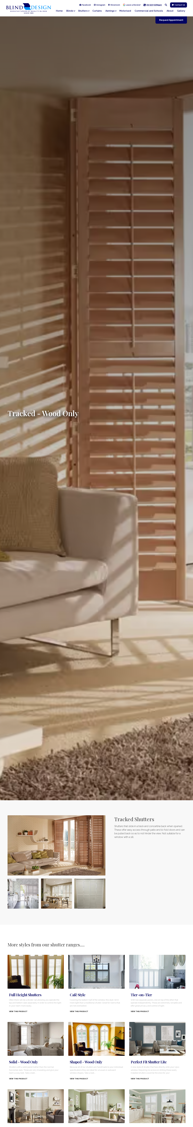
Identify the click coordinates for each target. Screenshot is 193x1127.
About (170, 10)
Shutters (83, 10)
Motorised (125, 10)
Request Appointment (171, 20)
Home (59, 10)
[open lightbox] (56, 845)
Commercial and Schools (149, 10)
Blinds (69, 10)
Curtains (97, 10)
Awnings (110, 10)
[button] (72, 11)
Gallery (181, 10)
